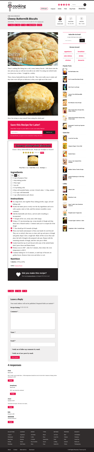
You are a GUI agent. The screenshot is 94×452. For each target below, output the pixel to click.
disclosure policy (40, 21)
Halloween (76, 441)
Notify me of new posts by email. (22, 353)
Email (13, 341)
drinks (81, 56)
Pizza (44, 437)
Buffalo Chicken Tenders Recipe (75, 169)
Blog (12, 16)
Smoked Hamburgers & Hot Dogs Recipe (76, 177)
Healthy (9, 441)
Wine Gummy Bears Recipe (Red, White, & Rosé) (76, 110)
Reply (10, 380)
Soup (44, 444)
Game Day (76, 439)
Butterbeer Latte (72, 197)
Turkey (65, 444)
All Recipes (44, 8)
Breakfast (17, 16)
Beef (65, 434)
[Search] (84, 4)
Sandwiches (45, 439)
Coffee (32, 437)
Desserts (22, 439)
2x (18, 175)
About (9, 449)
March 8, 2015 (10, 372)
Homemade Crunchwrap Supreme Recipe (76, 126)
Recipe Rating (15, 307)
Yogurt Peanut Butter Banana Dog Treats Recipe (76, 118)
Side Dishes (22, 444)
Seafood (66, 441)
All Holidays (77, 434)
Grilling (55, 441)
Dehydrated (10, 437)
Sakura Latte (71, 189)
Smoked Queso (71, 153)
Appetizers (22, 434)
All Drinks (33, 434)
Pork (65, 439)
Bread (44, 434)
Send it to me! (49, 132)
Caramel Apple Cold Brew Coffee (76, 220)
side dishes (68, 56)
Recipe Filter (82, 8)
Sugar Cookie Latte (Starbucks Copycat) (75, 205)
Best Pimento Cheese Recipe (74, 102)
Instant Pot (56, 444)
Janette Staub (60, 23)
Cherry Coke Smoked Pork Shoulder (74, 161)
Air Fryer (56, 434)
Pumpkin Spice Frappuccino (75, 212)
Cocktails (33, 439)
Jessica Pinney (18, 265)
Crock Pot (56, 437)
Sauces (44, 441)
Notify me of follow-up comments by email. (26, 349)
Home (9, 16)
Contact (15, 449)
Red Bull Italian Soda (73, 71)
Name (13, 332)
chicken (68, 60)
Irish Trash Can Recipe (73, 87)
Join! (82, 40)
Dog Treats (72, 8)
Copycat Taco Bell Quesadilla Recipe (75, 95)
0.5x (12, 175)
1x (15, 175)
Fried (65, 8)
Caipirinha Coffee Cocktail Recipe (76, 228)
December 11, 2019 (11, 414)
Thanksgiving (77, 444)
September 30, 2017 (11, 400)
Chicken (66, 437)
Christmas (76, 437)
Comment (14, 311)
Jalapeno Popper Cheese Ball (75, 146)
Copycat (53, 8)
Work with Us (23, 449)
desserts (81, 60)
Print (40, 24)
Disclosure (31, 449)
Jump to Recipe (11, 21)
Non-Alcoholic (34, 441)
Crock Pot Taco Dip (73, 138)
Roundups (10, 444)
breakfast (81, 51)
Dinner (21, 441)
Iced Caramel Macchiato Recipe (75, 79)
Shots (32, 444)
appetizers (68, 51)
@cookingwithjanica (31, 276)
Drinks (59, 8)
